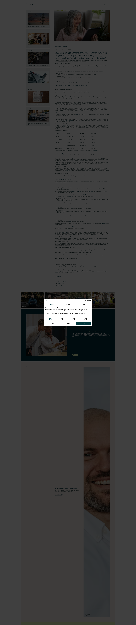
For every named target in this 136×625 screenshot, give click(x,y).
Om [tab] (84, 304)
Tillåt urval (68, 323)
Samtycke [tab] (52, 304)
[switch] (62, 319)
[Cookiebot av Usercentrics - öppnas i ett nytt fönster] (86, 300)
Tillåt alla (83, 323)
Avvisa (52, 323)
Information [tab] (68, 304)
